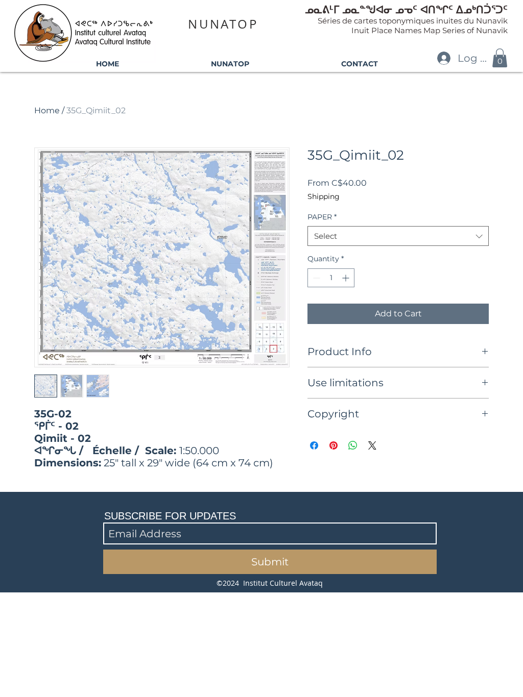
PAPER (322, 216)
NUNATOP (223, 24)
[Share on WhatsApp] (353, 445)
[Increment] (346, 278)
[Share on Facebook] (314, 445)
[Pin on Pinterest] (333, 445)
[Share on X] (372, 445)
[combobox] (398, 236)
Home (47, 110)
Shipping (323, 196)
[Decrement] (315, 278)
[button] (500, 57)
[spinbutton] (331, 278)
